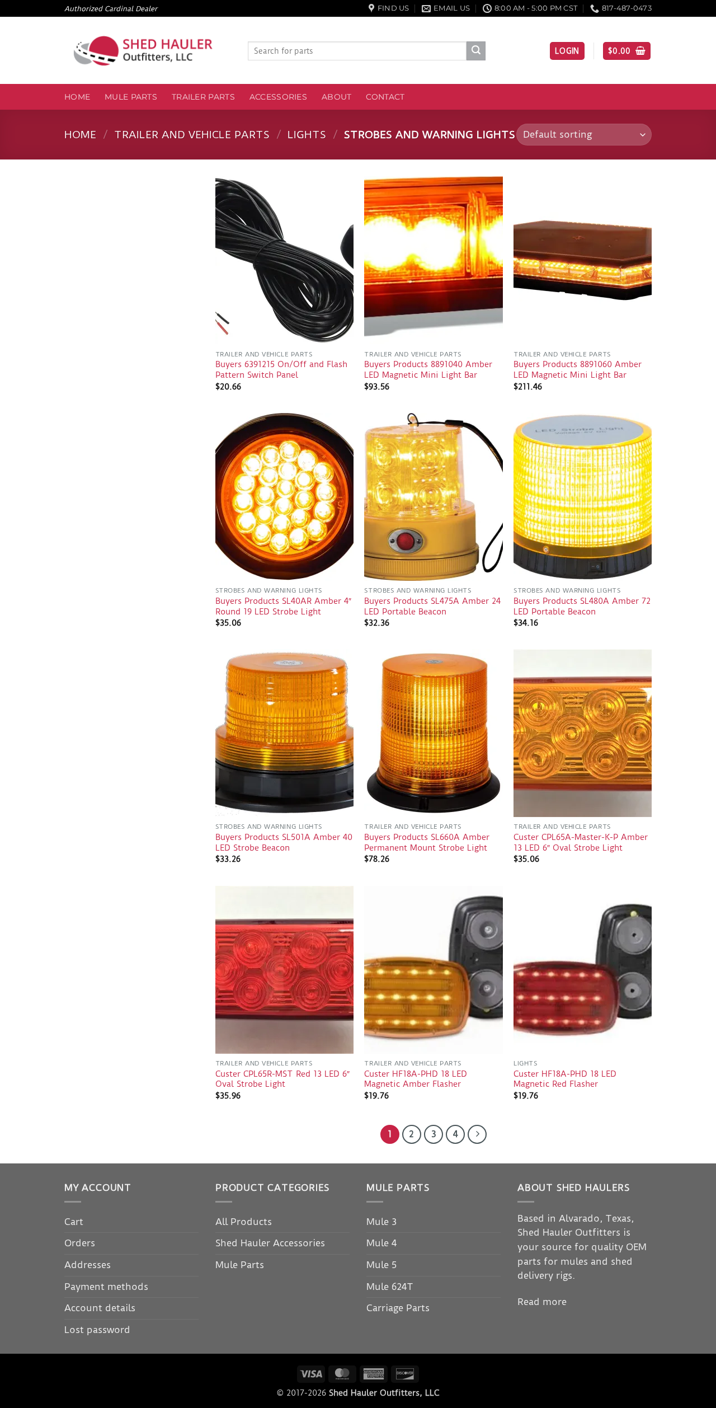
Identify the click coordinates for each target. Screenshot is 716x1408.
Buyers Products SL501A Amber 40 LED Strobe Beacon (283, 842)
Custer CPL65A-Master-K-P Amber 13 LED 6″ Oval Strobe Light (581, 842)
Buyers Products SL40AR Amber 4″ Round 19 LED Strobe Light (283, 606)
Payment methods (106, 1286)
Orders (79, 1243)
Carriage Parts (398, 1307)
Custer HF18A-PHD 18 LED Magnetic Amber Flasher (415, 1079)
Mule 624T (389, 1286)
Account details (99, 1307)
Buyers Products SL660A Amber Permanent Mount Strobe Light (426, 842)
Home (77, 97)
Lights (307, 134)
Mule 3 (381, 1221)
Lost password (97, 1329)
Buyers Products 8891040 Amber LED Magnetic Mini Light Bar (428, 369)
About (336, 97)
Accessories (278, 97)
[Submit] (476, 50)
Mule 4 (381, 1243)
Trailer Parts (203, 97)
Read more (542, 1301)
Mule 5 (381, 1264)
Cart (73, 1221)
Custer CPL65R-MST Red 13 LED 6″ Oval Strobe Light (282, 1079)
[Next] (477, 1134)
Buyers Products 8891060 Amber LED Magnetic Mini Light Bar (578, 369)
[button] (567, 51)
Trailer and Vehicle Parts (192, 134)
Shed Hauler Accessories (270, 1243)
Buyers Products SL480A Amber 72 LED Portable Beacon (582, 606)
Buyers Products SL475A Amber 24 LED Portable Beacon (432, 606)
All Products (243, 1221)
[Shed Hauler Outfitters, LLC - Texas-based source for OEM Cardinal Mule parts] (147, 51)
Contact (385, 97)
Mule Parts (131, 97)
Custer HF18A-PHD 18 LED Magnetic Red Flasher (565, 1079)
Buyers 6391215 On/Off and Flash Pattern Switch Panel (281, 369)
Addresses (87, 1264)
